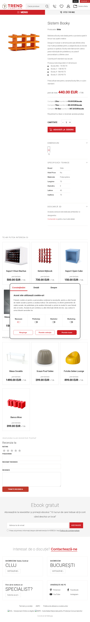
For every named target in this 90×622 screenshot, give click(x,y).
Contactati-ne (52, 219)
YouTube (56, 594)
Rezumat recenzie (9, 462)
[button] (85, 1)
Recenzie (6, 470)
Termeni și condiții (25, 606)
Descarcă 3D (55, 207)
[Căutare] (47, 6)
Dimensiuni (53, 143)
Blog (75, 1)
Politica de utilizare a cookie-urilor (55, 606)
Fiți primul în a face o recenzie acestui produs (66, 114)
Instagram (74, 594)
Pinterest (56, 590)
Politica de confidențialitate (69, 531)
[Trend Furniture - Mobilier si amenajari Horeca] (12, 6)
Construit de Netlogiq (45, 616)
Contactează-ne (64, 549)
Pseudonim (7, 454)
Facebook (74, 590)
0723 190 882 (69, 12)
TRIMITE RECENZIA (15, 489)
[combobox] (38, 6)
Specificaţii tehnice (58, 163)
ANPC (38, 606)
